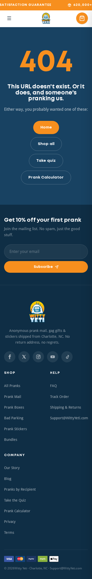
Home (46, 127)
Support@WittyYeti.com (69, 418)
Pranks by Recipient (20, 489)
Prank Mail (12, 397)
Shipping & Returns (65, 407)
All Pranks (12, 386)
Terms (9, 532)
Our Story (12, 468)
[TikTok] (67, 356)
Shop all (46, 144)
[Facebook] (9, 356)
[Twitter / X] (24, 356)
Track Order (59, 397)
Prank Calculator (46, 177)
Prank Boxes (14, 407)
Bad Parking (13, 418)
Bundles (10, 440)
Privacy (10, 522)
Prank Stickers (15, 429)
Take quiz (46, 161)
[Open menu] (9, 18)
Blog (7, 479)
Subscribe (43, 266)
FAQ (53, 386)
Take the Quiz (15, 500)
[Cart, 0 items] (82, 18)
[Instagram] (38, 356)
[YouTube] (52, 356)
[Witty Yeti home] (46, 18)
